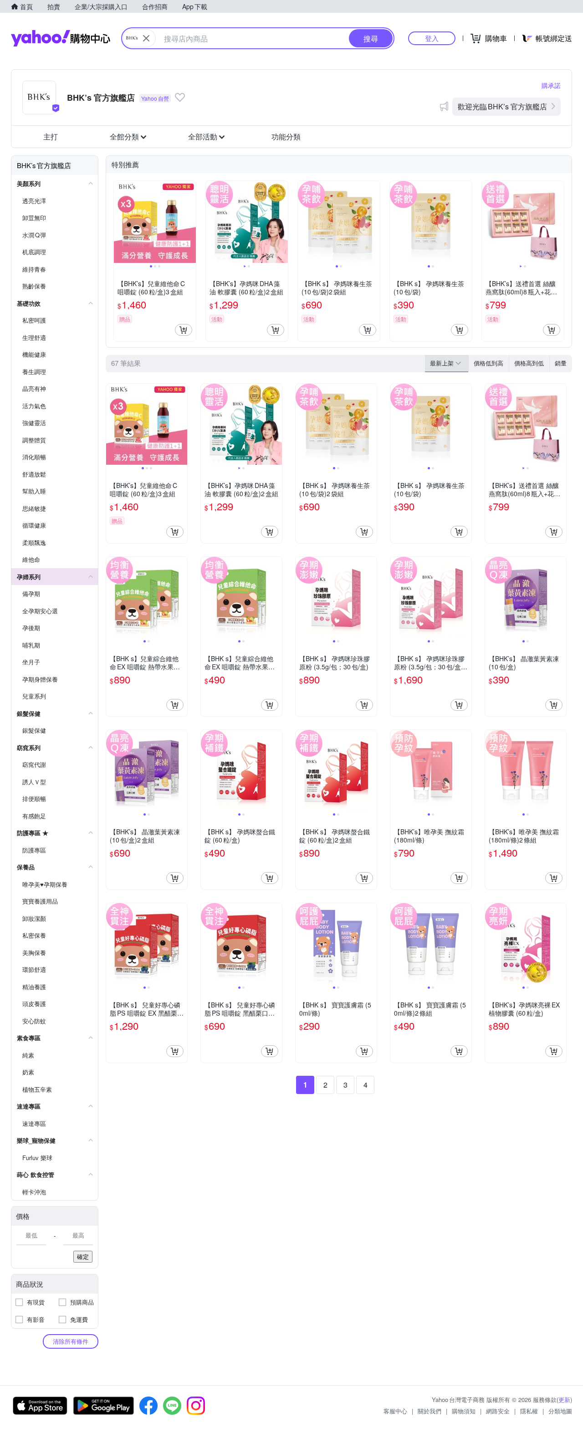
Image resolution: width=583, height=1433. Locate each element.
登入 (432, 38)
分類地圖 (560, 1411)
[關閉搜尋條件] (146, 38)
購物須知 (464, 1411)
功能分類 (286, 136)
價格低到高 (488, 363)
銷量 (561, 363)
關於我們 (429, 1411)
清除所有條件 (70, 1341)
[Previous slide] (120, 222)
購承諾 (551, 85)
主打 (50, 136)
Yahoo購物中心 (60, 38)
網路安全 (498, 1411)
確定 (83, 1256)
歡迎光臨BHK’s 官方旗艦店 (502, 106)
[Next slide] (190, 222)
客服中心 (395, 1411)
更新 (564, 1399)
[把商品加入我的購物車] (183, 330)
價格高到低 (529, 363)
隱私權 (529, 1411)
